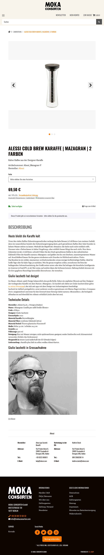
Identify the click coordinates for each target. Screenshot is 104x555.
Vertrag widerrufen (52, 539)
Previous (13, 85)
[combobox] (52, 179)
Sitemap (72, 503)
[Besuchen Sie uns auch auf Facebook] (37, 532)
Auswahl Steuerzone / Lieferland (21, 198)
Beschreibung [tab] (20, 227)
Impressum (73, 507)
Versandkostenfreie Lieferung (28, 195)
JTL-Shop (91, 552)
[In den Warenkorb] (12, 39)
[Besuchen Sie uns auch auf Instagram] (56, 532)
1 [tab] (49, 134)
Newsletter (61, 15)
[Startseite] (9, 32)
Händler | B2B (44, 493)
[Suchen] (99, 21)
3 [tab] (54, 134)
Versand (65, 545)
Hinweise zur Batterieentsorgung (82, 510)
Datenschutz (74, 493)
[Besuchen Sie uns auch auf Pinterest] (50, 532)
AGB (71, 496)
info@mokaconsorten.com (20, 518)
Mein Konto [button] (74, 15)
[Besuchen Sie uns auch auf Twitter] (43, 532)
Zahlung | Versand (46, 507)
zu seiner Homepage (16, 286)
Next (90, 85)
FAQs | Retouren (45, 496)
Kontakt (11, 531)
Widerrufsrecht (75, 513)
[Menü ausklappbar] (3, 15)
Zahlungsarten (45, 503)
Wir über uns (44, 500)
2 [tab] (52, 134)
